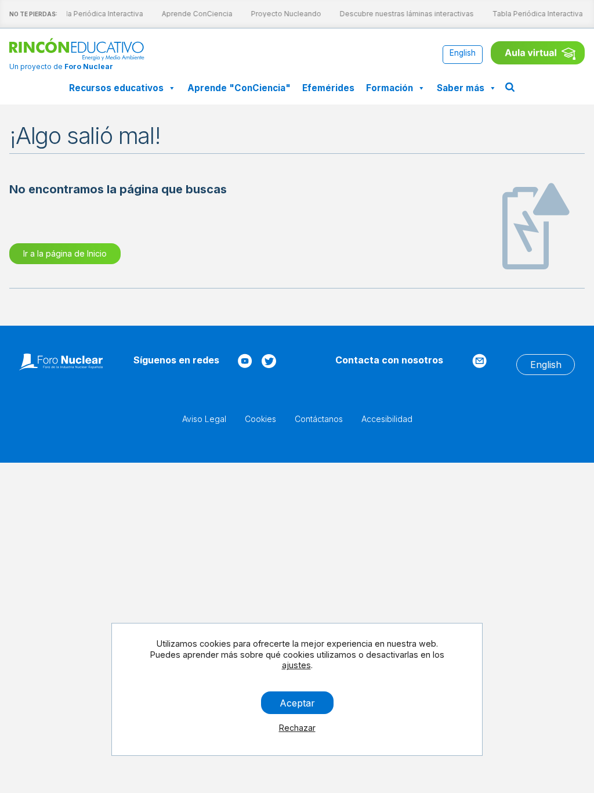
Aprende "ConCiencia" (239, 87)
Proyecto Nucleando (284, 13)
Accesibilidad (386, 419)
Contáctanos (319, 419)
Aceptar (297, 702)
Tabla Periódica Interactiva (95, 13)
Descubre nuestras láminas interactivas (405, 13)
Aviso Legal (204, 419)
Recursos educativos (116, 87)
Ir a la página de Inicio (65, 253)
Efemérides (328, 87)
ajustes (296, 665)
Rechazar (297, 728)
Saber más (460, 87)
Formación (389, 87)
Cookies (260, 419)
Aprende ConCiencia (195, 13)
